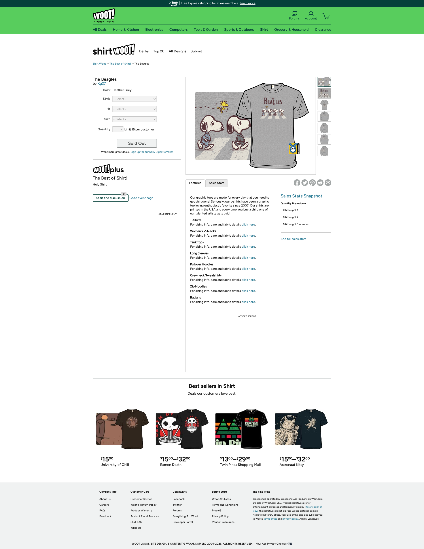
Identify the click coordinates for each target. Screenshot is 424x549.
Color (106, 90)
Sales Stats (216, 183)
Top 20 (158, 51)
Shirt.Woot (114, 49)
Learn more (248, 3)
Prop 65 (216, 510)
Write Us (136, 527)
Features (195, 183)
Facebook (179, 499)
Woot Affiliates (221, 499)
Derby (144, 51)
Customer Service (141, 499)
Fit (108, 109)
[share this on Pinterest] (312, 182)
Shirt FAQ (136, 522)
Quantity (104, 129)
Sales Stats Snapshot (301, 196)
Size (107, 119)
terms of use (270, 518)
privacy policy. (290, 518)
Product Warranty (141, 510)
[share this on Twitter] (304, 182)
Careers (104, 504)
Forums (294, 18)
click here (248, 224)
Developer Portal (183, 522)
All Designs (177, 51)
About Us (105, 499)
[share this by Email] (328, 182)
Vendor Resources (223, 522)
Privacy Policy (220, 516)
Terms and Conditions (225, 504)
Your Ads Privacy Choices (271, 543)
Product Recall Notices (145, 516)
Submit (196, 51)
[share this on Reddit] (320, 182)
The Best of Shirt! (120, 63)
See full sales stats (293, 239)
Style (106, 99)
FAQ (102, 510)
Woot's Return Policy (143, 504)
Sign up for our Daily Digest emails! (152, 151)
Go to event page (141, 198)
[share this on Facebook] (297, 182)
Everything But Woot (185, 516)
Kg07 (102, 83)
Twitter (177, 504)
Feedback (105, 516)
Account (311, 18)
